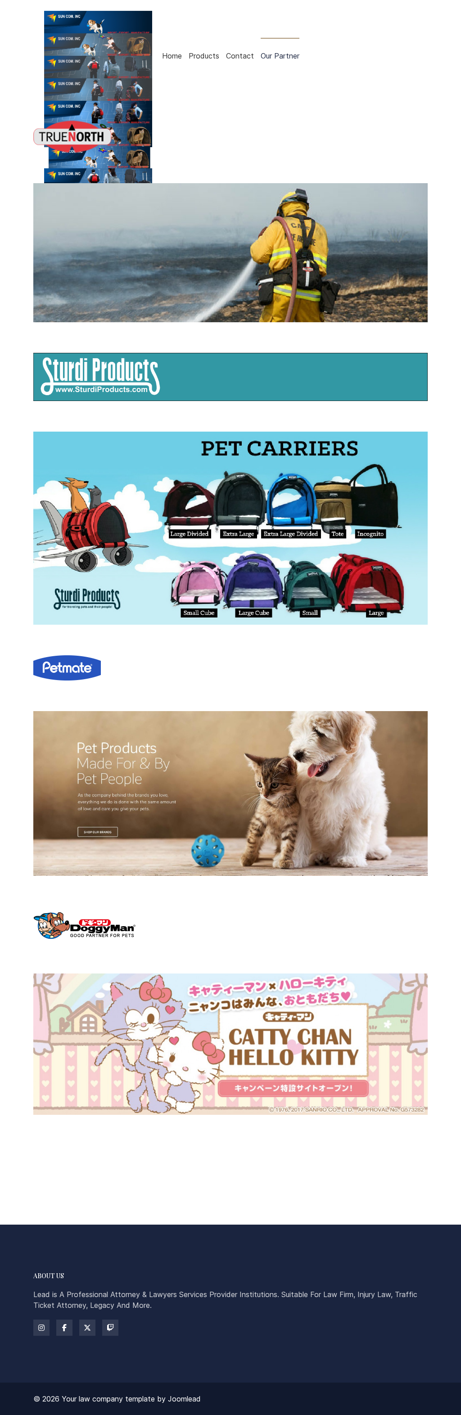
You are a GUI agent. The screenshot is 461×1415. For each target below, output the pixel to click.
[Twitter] (87, 1328)
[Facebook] (64, 1328)
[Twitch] (110, 1328)
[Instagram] (41, 1328)
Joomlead (184, 1398)
